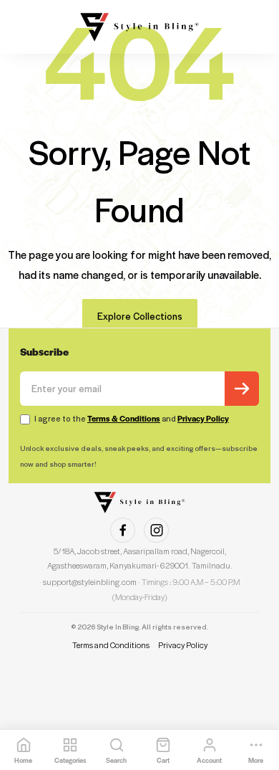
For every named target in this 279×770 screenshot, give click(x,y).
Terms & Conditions (123, 418)
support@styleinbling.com (90, 582)
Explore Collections (139, 316)
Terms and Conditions (111, 645)
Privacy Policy (203, 418)
